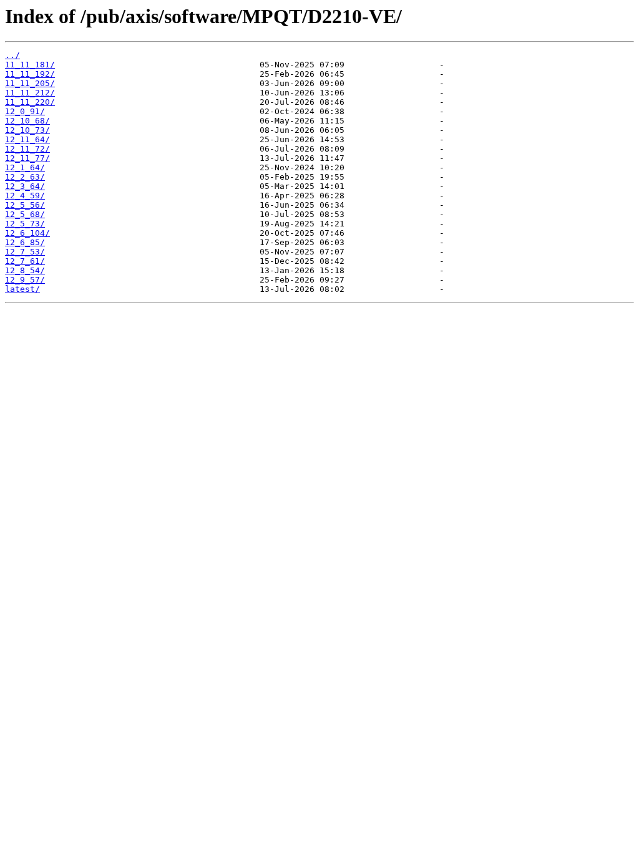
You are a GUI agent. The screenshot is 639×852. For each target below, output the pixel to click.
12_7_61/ (25, 261)
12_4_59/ (25, 195)
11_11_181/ (30, 64)
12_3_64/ (25, 186)
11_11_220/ (30, 102)
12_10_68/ (27, 120)
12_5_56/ (25, 205)
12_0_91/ (25, 111)
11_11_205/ (30, 83)
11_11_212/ (30, 92)
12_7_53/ (25, 251)
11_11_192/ (30, 74)
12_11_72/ (27, 148)
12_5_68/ (25, 214)
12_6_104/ (27, 233)
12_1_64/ (25, 167)
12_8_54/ (25, 270)
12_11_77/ (27, 158)
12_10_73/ (27, 130)
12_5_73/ (25, 223)
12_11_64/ (27, 139)
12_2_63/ (25, 177)
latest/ (22, 289)
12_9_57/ (25, 279)
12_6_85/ (25, 242)
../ (12, 55)
